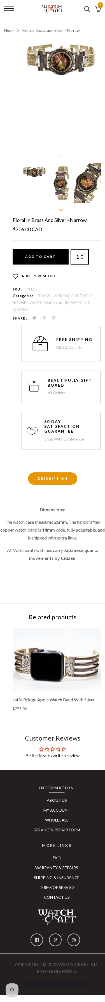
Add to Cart (40, 256)
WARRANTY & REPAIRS (56, 867)
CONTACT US (57, 897)
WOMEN (20, 309)
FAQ (57, 857)
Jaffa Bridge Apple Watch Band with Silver (54, 699)
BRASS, (45, 295)
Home (9, 30)
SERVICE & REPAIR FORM (57, 829)
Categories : (24, 295)
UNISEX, (36, 302)
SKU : (17, 289)
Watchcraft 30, (57, 302)
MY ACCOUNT (56, 810)
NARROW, (61, 295)
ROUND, (21, 302)
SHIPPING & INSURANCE (57, 877)
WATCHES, (81, 302)
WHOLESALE (57, 820)
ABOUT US (57, 800)
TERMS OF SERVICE (57, 887)
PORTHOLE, (82, 295)
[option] (61, 60)
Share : (20, 318)
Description (52, 478)
